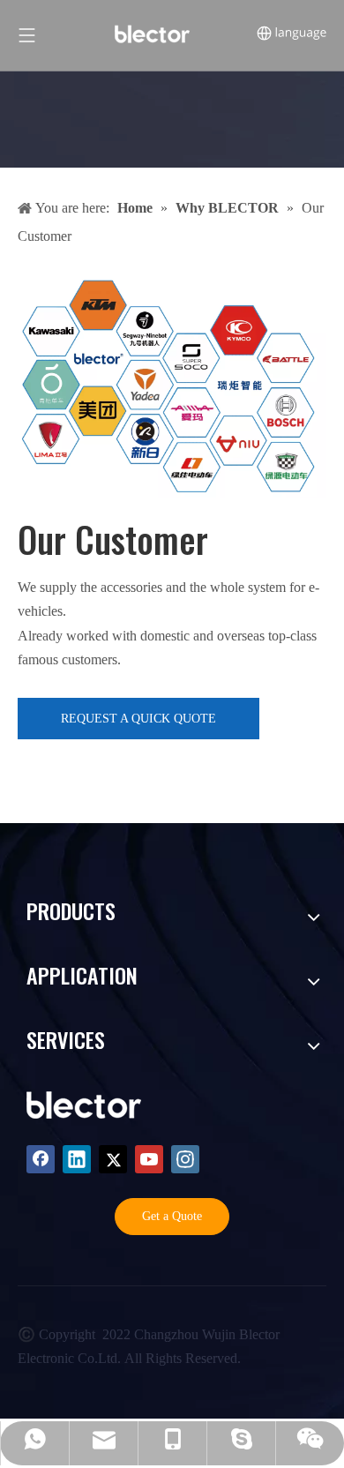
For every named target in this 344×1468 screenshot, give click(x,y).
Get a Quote (172, 1216)
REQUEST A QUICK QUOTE (138, 718)
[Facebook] (40, 1159)
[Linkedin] (77, 1159)
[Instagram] (185, 1159)
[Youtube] (149, 1159)
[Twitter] (113, 1159)
